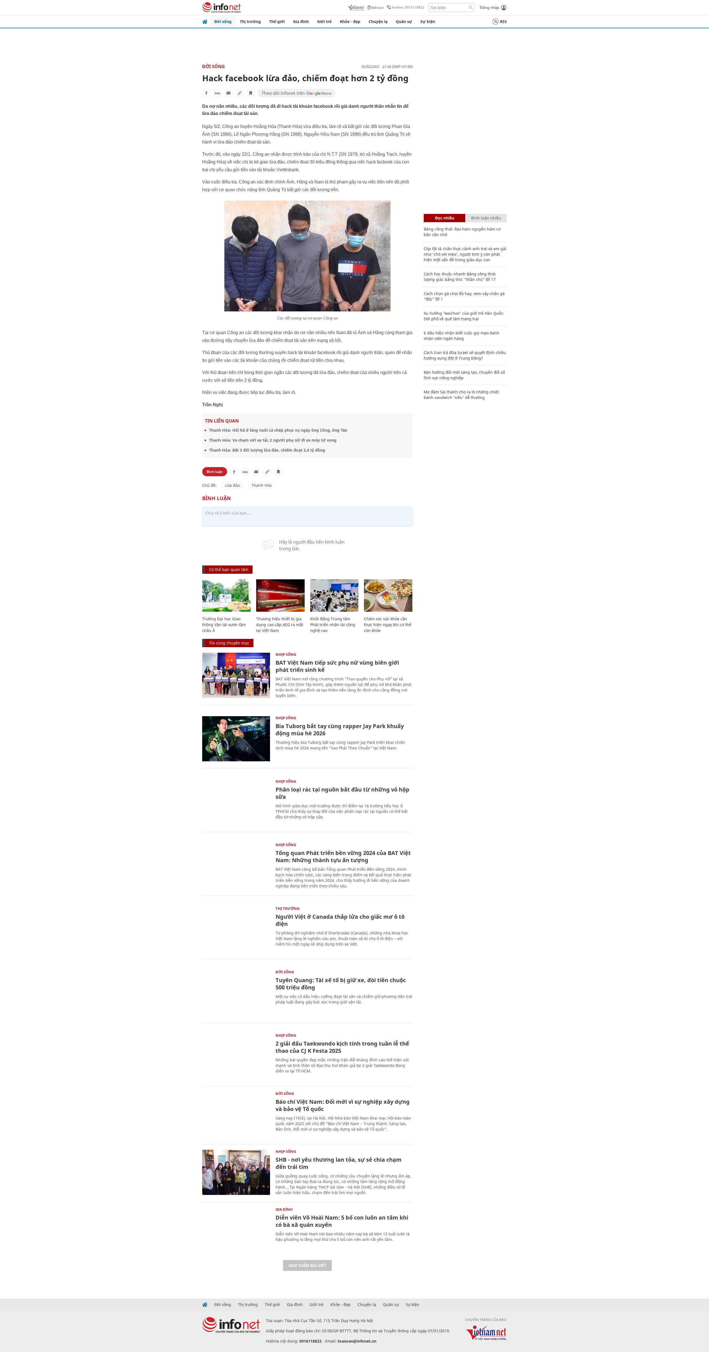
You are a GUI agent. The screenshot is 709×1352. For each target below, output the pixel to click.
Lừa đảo (232, 485)
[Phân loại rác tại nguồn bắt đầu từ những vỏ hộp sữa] (236, 802)
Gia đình (301, 21)
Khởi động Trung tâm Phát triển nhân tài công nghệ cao (332, 624)
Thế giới (277, 21)
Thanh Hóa (261, 485)
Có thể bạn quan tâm (228, 569)
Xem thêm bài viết (307, 1265)
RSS (503, 21)
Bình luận (215, 471)
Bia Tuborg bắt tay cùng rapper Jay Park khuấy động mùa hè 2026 (340, 729)
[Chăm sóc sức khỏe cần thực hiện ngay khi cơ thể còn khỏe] (388, 595)
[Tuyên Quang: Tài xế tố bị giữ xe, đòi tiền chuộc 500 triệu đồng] (236, 992)
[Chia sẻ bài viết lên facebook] (206, 93)
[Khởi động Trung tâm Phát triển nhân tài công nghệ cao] (334, 595)
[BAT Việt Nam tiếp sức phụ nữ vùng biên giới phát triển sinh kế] (236, 675)
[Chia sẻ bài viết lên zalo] (217, 93)
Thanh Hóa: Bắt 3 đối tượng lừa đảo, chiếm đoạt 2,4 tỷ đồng (267, 450)
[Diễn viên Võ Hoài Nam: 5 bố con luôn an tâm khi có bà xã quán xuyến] (236, 1230)
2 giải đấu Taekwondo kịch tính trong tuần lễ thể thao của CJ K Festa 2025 (342, 1047)
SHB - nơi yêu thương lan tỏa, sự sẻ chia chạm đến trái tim (339, 1163)
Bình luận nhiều (486, 218)
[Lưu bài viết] (250, 93)
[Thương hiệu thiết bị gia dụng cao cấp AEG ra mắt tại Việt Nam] (280, 595)
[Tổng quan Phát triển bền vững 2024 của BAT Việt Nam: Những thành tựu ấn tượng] (236, 865)
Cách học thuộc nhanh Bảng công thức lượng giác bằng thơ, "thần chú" (460, 276)
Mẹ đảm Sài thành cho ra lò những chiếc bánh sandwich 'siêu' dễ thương (461, 394)
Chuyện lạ (378, 21)
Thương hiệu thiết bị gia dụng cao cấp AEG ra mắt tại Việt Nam (279, 624)
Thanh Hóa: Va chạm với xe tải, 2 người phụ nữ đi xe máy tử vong (272, 440)
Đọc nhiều (444, 218)
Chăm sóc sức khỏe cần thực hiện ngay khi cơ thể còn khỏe (387, 624)
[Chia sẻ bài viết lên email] (228, 93)
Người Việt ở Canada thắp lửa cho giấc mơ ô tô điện (340, 920)
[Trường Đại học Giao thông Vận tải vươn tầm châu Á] (226, 595)
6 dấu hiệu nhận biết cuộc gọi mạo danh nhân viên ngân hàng (461, 335)
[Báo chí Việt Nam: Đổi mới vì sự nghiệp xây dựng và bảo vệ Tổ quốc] (236, 1114)
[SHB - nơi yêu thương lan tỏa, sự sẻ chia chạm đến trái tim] (236, 1172)
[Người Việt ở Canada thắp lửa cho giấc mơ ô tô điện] (236, 929)
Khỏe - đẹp (350, 21)
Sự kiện (427, 21)
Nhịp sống (286, 654)
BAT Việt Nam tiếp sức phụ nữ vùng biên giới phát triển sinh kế (337, 666)
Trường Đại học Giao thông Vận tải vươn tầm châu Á (224, 624)
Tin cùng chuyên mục (229, 643)
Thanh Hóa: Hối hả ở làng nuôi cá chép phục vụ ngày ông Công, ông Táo (278, 430)
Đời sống (223, 21)
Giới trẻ (324, 21)
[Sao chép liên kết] (239, 93)
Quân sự (404, 21)
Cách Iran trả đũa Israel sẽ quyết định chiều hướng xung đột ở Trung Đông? (465, 355)
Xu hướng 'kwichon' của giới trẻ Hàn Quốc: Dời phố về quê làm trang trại (464, 316)
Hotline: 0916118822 (408, 7)
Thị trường (250, 21)
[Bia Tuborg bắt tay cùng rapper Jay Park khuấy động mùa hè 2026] (236, 738)
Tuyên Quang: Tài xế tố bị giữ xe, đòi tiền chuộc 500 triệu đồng (341, 983)
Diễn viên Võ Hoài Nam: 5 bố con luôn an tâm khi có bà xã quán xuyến (342, 1221)
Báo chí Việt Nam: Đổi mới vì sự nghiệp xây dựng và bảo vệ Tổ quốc (343, 1105)
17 (492, 279)
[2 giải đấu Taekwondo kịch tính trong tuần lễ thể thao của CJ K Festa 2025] (236, 1056)
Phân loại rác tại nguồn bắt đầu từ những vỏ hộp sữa (342, 793)
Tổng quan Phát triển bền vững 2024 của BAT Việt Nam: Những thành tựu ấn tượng (343, 856)
